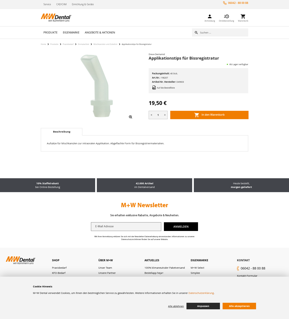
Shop (55, 260)
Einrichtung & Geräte (83, 4)
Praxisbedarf (68, 44)
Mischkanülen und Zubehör (105, 44)
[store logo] (57, 18)
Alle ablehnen (176, 306)
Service (47, 4)
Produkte (54, 44)
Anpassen (203, 306)
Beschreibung (61, 131)
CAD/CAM (61, 4)
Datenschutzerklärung (201, 293)
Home (43, 44)
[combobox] (224, 32)
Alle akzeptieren (239, 306)
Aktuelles (151, 260)
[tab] (61, 131)
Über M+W (105, 260)
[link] (210, 17)
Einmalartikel (83, 44)
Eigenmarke (199, 260)
